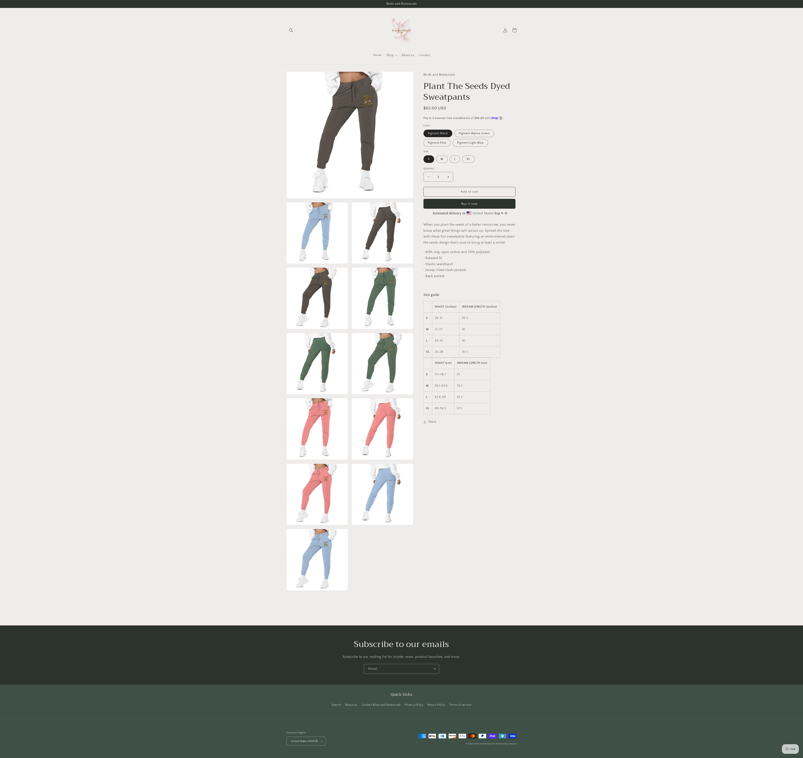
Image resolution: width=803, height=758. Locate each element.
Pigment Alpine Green (474, 133)
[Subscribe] (434, 669)
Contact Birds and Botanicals (381, 705)
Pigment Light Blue (470, 142)
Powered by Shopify (506, 744)
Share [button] (432, 421)
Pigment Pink (437, 142)
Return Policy (436, 705)
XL (468, 159)
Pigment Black (438, 133)
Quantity (428, 168)
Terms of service (460, 705)
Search (336, 705)
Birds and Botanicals (484, 744)
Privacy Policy (414, 705)
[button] (291, 30)
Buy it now (469, 204)
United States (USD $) (304, 741)
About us (351, 705)
